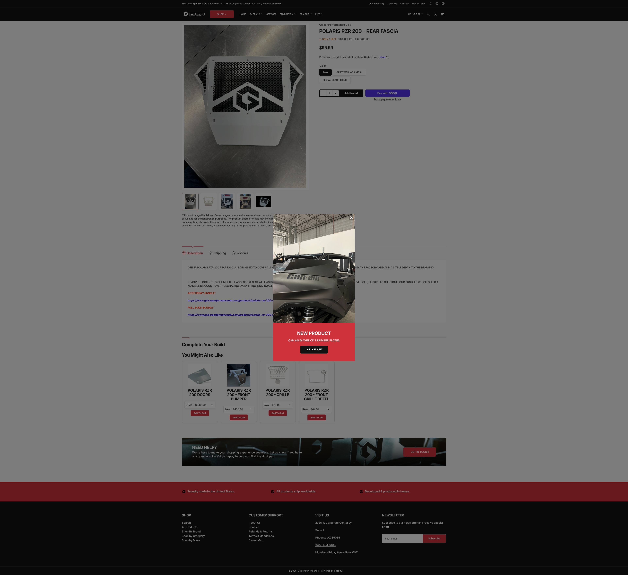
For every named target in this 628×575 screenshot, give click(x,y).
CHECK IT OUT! (314, 349)
